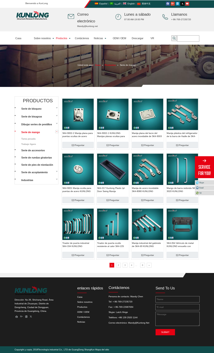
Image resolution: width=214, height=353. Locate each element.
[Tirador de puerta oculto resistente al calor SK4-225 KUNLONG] (112, 224)
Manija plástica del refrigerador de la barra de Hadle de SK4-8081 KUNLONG (182, 135)
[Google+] (173, 4)
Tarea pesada (28, 139)
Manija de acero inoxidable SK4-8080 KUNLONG (145, 189)
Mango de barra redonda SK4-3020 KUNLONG (182, 189)
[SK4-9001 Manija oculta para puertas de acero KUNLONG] (78, 169)
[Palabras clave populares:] (174, 38)
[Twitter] (182, 4)
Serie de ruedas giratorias (36, 157)
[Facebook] (168, 4)
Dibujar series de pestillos (36, 124)
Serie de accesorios (33, 150)
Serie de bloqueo (31, 108)
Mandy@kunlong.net (87, 26)
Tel (200, 193)
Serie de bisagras (31, 116)
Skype (201, 183)
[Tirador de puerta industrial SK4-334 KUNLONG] (78, 224)
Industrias (27, 180)
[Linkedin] (178, 4)
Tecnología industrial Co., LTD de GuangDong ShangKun (66, 349)
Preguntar (79, 145)
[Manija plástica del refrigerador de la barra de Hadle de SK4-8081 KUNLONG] (182, 114)
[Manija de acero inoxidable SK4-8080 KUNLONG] (147, 169)
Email (201, 188)
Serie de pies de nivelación (37, 165)
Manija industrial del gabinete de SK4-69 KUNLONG (146, 244)
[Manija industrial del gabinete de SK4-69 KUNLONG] (147, 224)
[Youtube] (187, 4)
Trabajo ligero (28, 144)
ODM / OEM (83, 312)
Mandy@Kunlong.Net (138, 323)
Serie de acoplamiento (34, 172)
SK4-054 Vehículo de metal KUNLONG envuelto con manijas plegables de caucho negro (181, 245)
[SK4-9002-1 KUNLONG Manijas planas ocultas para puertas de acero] (112, 114)
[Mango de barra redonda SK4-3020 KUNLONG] (182, 169)
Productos (82, 307)
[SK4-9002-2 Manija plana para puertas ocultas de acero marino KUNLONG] (78, 114)
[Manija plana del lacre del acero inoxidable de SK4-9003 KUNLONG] (147, 114)
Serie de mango (30, 132)
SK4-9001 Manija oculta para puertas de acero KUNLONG (76, 189)
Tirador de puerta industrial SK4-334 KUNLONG (75, 244)
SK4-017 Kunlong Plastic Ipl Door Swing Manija (111, 189)
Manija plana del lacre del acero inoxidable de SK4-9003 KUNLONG (147, 135)
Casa (79, 297)
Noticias (81, 322)
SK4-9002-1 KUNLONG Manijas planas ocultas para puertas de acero (111, 135)
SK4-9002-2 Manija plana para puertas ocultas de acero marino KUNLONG (77, 135)
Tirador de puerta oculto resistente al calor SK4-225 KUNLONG (110, 245)
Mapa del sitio (102, 349)
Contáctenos (83, 317)
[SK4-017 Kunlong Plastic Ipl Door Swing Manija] (112, 169)
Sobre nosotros (84, 302)
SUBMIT (165, 332)
